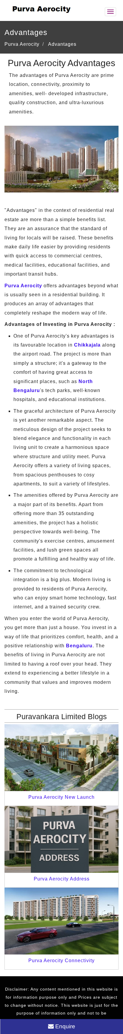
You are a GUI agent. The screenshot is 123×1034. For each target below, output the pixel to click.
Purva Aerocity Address (62, 878)
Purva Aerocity (23, 285)
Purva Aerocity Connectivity (61, 960)
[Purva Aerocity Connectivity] (61, 920)
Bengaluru (79, 645)
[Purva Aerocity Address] (61, 839)
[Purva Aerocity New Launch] (61, 757)
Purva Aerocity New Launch (61, 797)
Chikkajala (87, 344)
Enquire (64, 1026)
